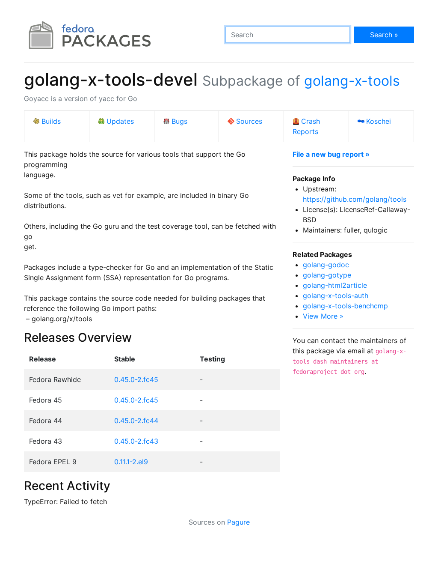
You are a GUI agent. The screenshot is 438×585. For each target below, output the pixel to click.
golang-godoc (326, 264)
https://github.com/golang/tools (354, 199)
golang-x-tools (352, 80)
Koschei (378, 121)
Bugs (179, 121)
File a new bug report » (331, 154)
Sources (249, 121)
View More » (323, 316)
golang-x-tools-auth (335, 295)
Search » (384, 34)
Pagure (238, 522)
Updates (120, 121)
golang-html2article (335, 285)
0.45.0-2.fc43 (136, 441)
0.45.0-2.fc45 (136, 379)
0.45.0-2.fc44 (136, 420)
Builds (51, 121)
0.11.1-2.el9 (131, 461)
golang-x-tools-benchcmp (345, 305)
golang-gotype (327, 275)
